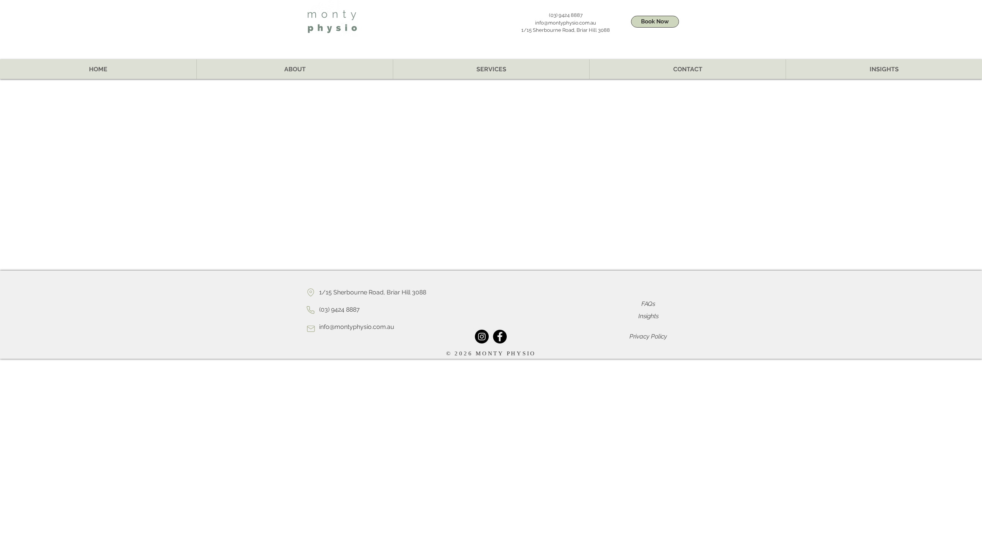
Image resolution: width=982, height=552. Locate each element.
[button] (491, 69)
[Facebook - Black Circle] (500, 336)
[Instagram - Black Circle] (482, 336)
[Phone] (310, 310)
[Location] (310, 292)
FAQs (648, 303)
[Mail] (310, 329)
